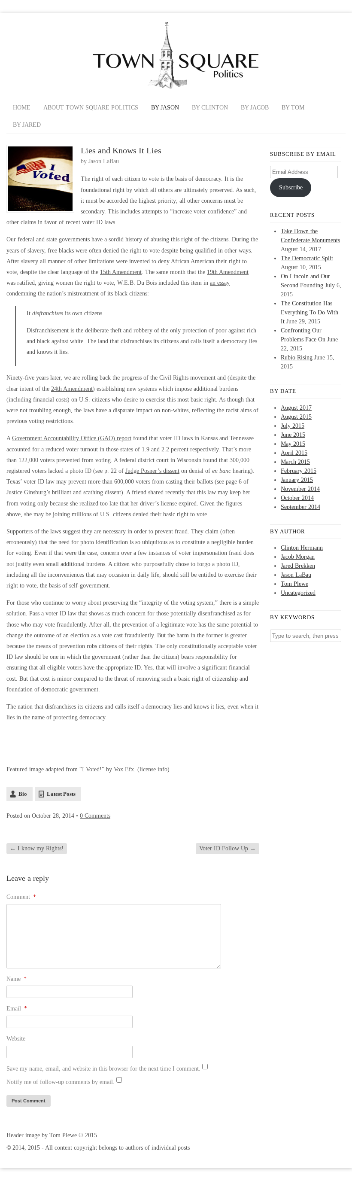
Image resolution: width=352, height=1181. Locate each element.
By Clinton (210, 107)
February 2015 (298, 471)
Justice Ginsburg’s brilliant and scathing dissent (63, 492)
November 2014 (300, 489)
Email (16, 1008)
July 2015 (292, 426)
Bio (22, 794)
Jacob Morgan (298, 557)
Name (16, 979)
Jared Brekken (298, 566)
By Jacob (255, 107)
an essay (220, 283)
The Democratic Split (307, 258)
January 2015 (297, 480)
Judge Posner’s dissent (152, 471)
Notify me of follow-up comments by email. (60, 1082)
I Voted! (92, 769)
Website (15, 1038)
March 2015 (295, 462)
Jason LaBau (103, 161)
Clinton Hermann (302, 548)
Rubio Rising (297, 357)
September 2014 (300, 507)
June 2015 (293, 435)
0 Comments (95, 816)
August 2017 (296, 408)
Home (21, 107)
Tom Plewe (294, 584)
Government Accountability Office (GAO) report (71, 438)
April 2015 (294, 453)
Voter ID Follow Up (227, 848)
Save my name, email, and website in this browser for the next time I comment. (103, 1068)
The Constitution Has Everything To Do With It (309, 312)
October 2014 (297, 498)
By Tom (293, 107)
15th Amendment (121, 272)
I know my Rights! (37, 848)
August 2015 (296, 417)
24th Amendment (72, 389)
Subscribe (291, 187)
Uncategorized (298, 593)
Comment (21, 897)
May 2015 (293, 444)
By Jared (27, 125)
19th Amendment (228, 272)
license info (153, 769)
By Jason (165, 107)
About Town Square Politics (90, 107)
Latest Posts (61, 794)
